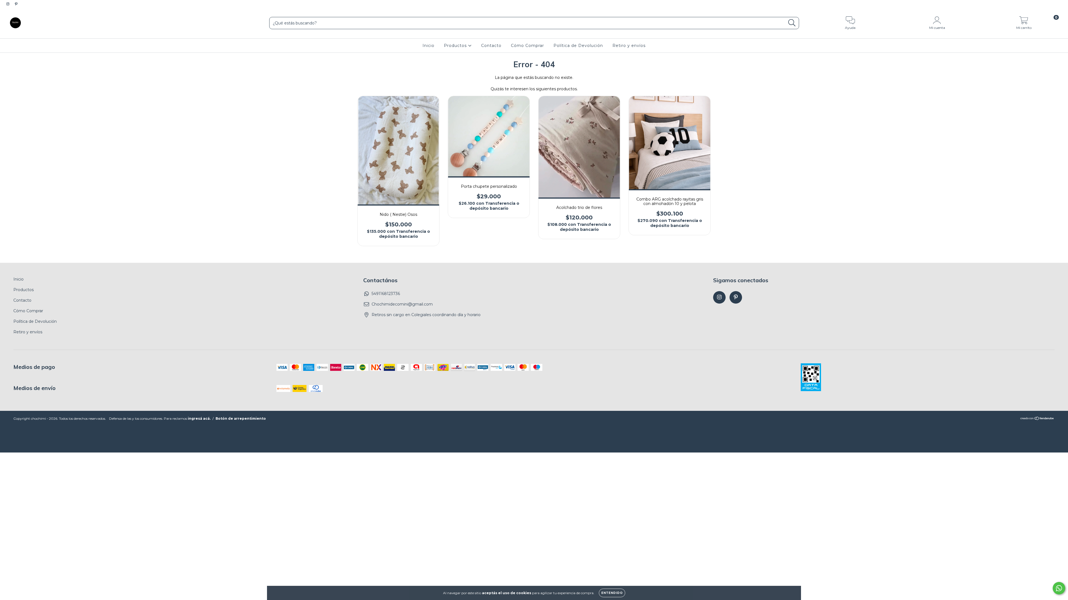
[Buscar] (791, 22)
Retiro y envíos (629, 45)
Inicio (428, 45)
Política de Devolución (578, 45)
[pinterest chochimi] (16, 3)
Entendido (612, 593)
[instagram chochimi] (8, 3)
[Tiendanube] (1037, 419)
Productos (456, 45)
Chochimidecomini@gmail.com (402, 304)
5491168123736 (386, 293)
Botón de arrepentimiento (241, 418)
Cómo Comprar (527, 45)
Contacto (491, 45)
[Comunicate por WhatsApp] (1059, 588)
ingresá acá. (199, 418)
